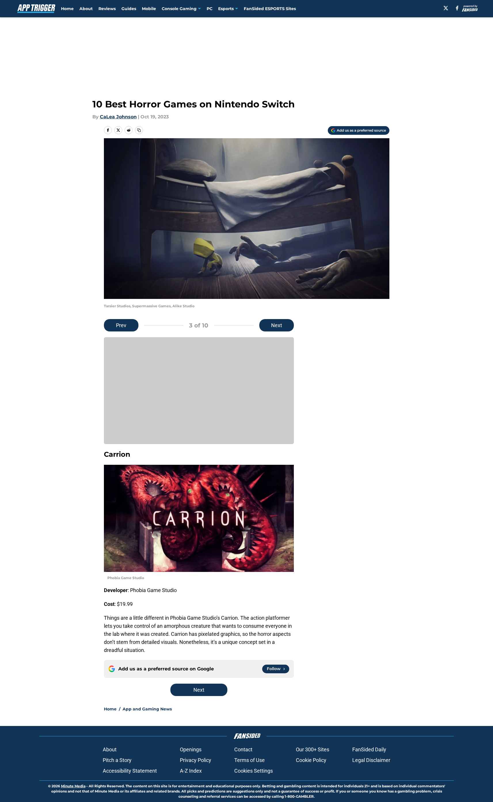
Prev (121, 325)
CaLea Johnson (118, 117)
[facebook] (457, 8)
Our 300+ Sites (312, 749)
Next (276, 325)
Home (67, 8)
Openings (190, 749)
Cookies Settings (253, 771)
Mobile (149, 8)
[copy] (139, 130)
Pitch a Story (117, 760)
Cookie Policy (311, 760)
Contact (243, 749)
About (86, 8)
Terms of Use (249, 760)
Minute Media (73, 786)
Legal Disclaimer (371, 760)
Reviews (107, 8)
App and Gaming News (147, 709)
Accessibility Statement (130, 771)
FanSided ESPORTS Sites (270, 8)
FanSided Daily (369, 749)
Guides (128, 8)
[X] (445, 8)
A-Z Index (191, 771)
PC (209, 8)
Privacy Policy (195, 760)
